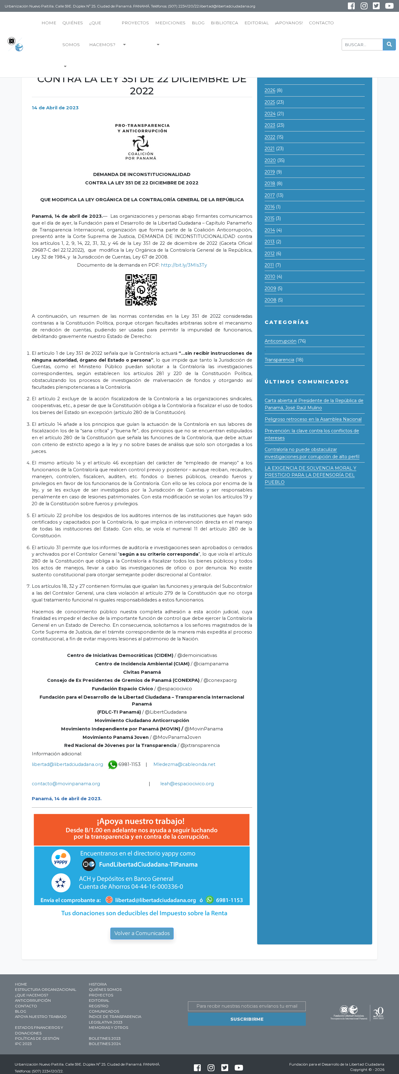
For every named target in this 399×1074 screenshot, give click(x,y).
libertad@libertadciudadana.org (68, 764)
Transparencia (279, 360)
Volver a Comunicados (142, 933)
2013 (270, 242)
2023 (270, 125)
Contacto (321, 22)
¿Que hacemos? (102, 33)
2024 (270, 113)
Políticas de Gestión (37, 1038)
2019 (270, 172)
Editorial (256, 22)
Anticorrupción (280, 341)
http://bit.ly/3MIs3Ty (184, 265)
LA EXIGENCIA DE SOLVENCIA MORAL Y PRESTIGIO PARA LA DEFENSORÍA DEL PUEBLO (310, 475)
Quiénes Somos (72, 33)
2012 (270, 253)
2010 (270, 276)
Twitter (376, 6)
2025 (270, 102)
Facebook (351, 6)
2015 (269, 218)
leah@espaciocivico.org (187, 783)
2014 (270, 230)
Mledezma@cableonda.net (184, 764)
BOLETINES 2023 (104, 1038)
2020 (270, 160)
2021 (270, 148)
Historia (98, 984)
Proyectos (135, 22)
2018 (270, 183)
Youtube (384, 8)
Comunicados (104, 1011)
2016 (270, 207)
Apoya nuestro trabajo (41, 1017)
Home (48, 22)
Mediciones (170, 22)
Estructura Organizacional (45, 989)
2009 (270, 288)
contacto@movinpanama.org (66, 783)
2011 (269, 265)
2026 (270, 90)
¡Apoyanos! (289, 22)
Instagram (359, 8)
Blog (198, 22)
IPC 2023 (23, 1044)
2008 (270, 300)
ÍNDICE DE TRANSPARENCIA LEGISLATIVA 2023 (115, 1019)
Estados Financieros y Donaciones (39, 1030)
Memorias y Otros (108, 1027)
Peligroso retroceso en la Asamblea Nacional (313, 419)
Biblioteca (224, 22)
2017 (270, 195)
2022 (270, 137)
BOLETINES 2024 (105, 1044)
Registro (98, 1006)
